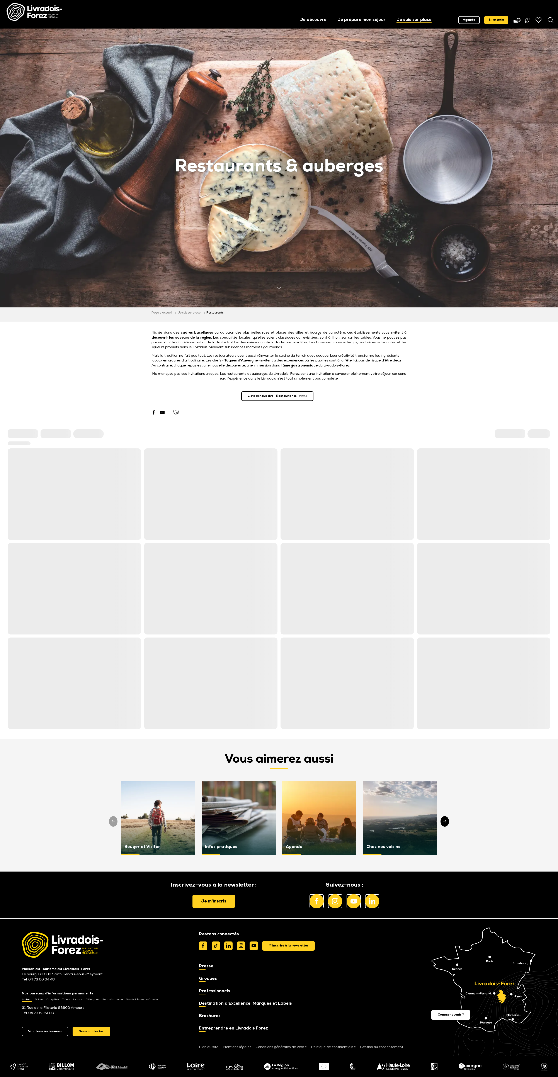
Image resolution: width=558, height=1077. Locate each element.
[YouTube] (254, 945)
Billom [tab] (39, 999)
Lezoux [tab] (77, 999)
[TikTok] (216, 945)
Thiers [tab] (66, 999)
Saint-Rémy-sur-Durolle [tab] (142, 999)
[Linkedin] (228, 945)
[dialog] (288, 946)
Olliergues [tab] (92, 999)
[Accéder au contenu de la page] (279, 290)
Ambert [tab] (27, 999)
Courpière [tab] (52, 999)
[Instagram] (241, 945)
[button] (313, 20)
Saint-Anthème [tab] (112, 999)
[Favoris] (539, 20)
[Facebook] (203, 945)
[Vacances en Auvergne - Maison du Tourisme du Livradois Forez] (34, 12)
